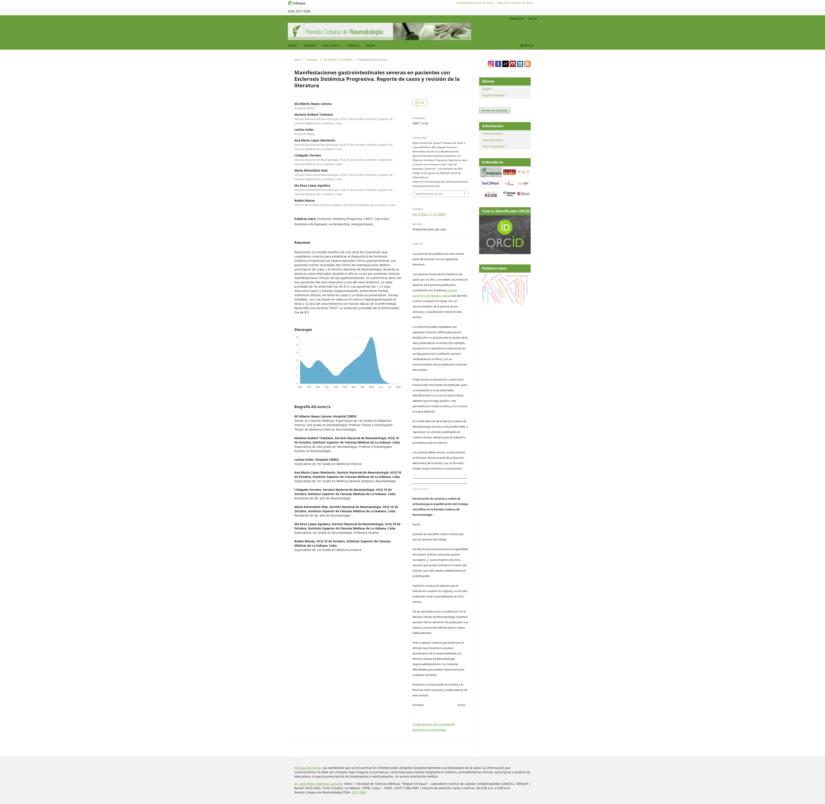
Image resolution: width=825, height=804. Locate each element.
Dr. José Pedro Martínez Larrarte (318, 784)
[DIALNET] (523, 195)
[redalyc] (523, 174)
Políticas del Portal (307, 768)
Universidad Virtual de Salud (475, 3)
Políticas (353, 45)
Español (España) (493, 95)
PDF (421, 103)
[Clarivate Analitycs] (509, 195)
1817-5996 (358, 792)
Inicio (297, 59)
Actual (292, 45)
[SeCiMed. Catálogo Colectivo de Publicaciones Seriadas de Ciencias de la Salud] (490, 187)
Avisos (370, 45)
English (487, 89)
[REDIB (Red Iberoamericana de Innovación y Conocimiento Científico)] (491, 194)
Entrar (533, 18)
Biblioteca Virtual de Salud (515, 3)
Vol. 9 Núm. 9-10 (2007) (337, 59)
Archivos (310, 45)
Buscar (528, 45)
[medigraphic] (491, 176)
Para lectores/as (492, 133)
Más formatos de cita (429, 194)
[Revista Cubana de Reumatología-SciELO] (509, 185)
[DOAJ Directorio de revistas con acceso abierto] (523, 185)
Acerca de (330, 45)
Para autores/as (492, 140)
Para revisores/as (493, 146)
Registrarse (517, 18)
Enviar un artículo (494, 110)
